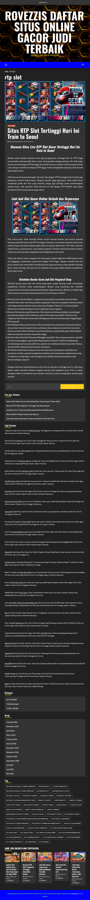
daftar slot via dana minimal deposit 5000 (20, 800)
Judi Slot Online (27, 471)
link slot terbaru (53, 809)
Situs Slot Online (26, 572)
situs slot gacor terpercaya (37, 828)
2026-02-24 (11, 880)
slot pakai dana (30, 842)
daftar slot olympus (30, 795)
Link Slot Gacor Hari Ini (13, 481)
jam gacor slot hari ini (31, 805)
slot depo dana (11, 832)
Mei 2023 (10, 774)
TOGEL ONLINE (12, 708)
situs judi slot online (72, 814)
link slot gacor (76, 805)
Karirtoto (8, 491)
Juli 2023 (9, 765)
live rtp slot (46, 158)
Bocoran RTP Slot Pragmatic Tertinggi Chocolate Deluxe (28, 406)
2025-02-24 (29, 141)
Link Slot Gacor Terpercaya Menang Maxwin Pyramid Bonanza (30, 410)
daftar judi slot (44, 786)
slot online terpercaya (14, 842)
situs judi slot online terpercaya (17, 823)
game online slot (60, 800)
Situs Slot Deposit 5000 (13, 501)
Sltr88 (7, 674)
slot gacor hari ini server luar (69, 832)
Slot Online (26, 451)
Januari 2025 (11, 744)
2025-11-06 (27, 880)
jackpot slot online (13, 805)
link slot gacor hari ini (14, 809)
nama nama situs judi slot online (17, 814)
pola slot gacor (38, 814)
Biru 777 (8, 613)
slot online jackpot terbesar (53, 837)
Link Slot (19, 441)
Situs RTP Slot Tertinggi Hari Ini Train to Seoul (43, 133)
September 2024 (12, 761)
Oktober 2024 (11, 756)
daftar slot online (46, 795)
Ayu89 (66, 542)
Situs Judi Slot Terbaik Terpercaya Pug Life (22, 414)
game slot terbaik (75, 800)
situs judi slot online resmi (60, 818)
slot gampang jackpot (32, 837)
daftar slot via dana (64, 795)
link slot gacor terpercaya (34, 809)
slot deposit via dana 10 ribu (46, 832)
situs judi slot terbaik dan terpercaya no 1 (46, 823)
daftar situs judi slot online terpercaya (20, 791)
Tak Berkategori (12, 704)
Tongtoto (15, 261)
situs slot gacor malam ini (15, 828)
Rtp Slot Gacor (35, 431)
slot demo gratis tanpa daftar (61, 828)
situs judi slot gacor (54, 814)
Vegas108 (8, 512)
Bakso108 (8, 643)
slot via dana (44, 842)
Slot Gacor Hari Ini (18, 582)
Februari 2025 (11, 739)
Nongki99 (8, 663)
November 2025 (12, 726)
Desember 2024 (12, 748)
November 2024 (12, 752)
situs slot (56, 180)
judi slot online (47, 805)
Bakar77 (8, 684)
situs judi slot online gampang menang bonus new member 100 (27, 818)
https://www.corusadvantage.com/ (25, 603)
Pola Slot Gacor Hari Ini (16, 141)
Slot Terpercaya (17, 623)
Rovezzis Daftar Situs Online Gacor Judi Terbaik (44, 32)
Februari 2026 (11, 722)
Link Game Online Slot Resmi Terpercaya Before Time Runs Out (30, 419)
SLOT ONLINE (11, 126)
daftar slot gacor (12, 795)
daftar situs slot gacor (60, 791)
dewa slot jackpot (44, 800)
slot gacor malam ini (13, 837)
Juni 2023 (10, 769)
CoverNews (73, 894)
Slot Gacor (24, 593)
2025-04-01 (43, 880)
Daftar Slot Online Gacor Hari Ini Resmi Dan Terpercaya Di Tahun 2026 (33, 401)
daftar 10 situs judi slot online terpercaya (20, 786)
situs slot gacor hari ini (72, 823)
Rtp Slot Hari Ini (25, 461)
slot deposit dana (26, 832)
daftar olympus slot (60, 786)
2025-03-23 (76, 883)
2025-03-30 (60, 878)
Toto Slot (44, 633)
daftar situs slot (43, 791)
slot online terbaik (73, 837)
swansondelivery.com (19, 532)
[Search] (83, 64)
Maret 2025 (10, 735)
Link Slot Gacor (10, 562)
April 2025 (10, 731)
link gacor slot (61, 805)
